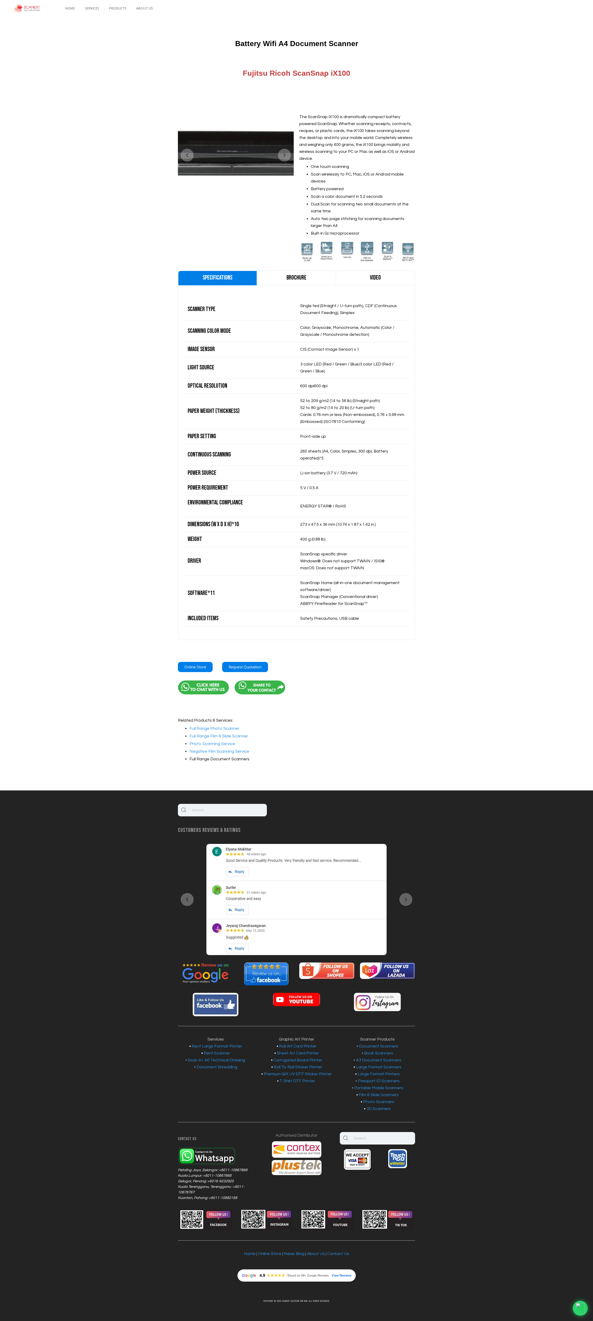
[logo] (27, 8)
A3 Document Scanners (378, 1060)
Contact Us (338, 1254)
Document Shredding (217, 1067)
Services (92, 8)
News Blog (294, 1254)
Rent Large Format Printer (217, 1046)
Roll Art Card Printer (297, 1046)
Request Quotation (245, 667)
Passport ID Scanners (379, 1081)
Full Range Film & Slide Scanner (218, 736)
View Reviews (341, 1275)
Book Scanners (378, 1053)
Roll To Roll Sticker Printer (298, 1067)
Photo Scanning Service (212, 744)
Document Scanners (378, 1046)
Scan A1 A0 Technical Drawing (216, 1060)
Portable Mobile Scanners (378, 1088)
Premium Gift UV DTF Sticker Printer (298, 1074)
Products (117, 8)
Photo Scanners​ (378, 1102)
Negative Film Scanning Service (219, 751)
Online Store (195, 667)
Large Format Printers (379, 1074)
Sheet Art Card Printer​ (298, 1053)
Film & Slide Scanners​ (379, 1095)
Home (70, 8)
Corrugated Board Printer (298, 1060)
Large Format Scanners (378, 1067)
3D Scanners (378, 1109)
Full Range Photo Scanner (214, 728)
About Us (144, 8)
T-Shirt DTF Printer (298, 1081)
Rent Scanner (217, 1053)
